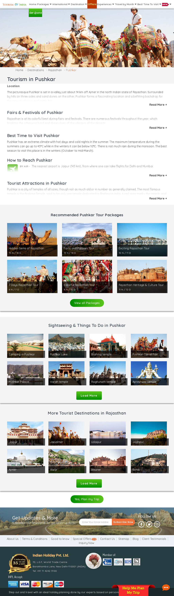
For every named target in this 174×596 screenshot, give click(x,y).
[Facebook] (141, 524)
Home (32, 4)
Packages (43, 4)
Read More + (158, 104)
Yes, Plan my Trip (87, 499)
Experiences (104, 4)
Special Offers (82, 539)
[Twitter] (149, 524)
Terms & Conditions (34, 539)
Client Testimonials (154, 539)
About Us (13, 539)
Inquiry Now (86, 543)
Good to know (60, 539)
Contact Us (107, 539)
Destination (78, 4)
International (60, 4)
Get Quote (35, 12)
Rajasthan (55, 70)
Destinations (36, 70)
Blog (136, 539)
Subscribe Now (123, 522)
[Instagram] (157, 524)
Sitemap (123, 539)
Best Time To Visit (148, 4)
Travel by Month (125, 4)
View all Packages (87, 303)
